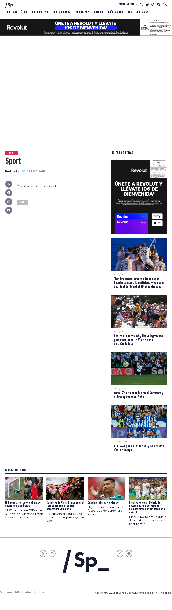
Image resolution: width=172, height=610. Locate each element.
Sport (22, 202)
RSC (130, 12)
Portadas (12, 12)
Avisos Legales (6, 592)
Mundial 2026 (82, 12)
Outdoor (98, 12)
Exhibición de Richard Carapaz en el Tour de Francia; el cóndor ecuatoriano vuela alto (65, 506)
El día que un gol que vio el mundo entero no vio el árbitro (23, 504)
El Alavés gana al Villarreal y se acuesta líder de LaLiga (139, 448)
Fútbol (23, 12)
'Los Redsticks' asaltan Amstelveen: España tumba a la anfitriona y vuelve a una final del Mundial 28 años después (139, 283)
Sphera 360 (142, 12)
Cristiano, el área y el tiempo (103, 503)
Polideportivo (40, 12)
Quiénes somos (116, 12)
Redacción (12, 171)
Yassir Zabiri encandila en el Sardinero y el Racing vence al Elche (138, 395)
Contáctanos (39, 592)
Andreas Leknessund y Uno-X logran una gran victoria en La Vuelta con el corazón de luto (138, 340)
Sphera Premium (61, 12)
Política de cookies (23, 592)
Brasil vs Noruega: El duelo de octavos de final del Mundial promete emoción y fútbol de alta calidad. (147, 508)
